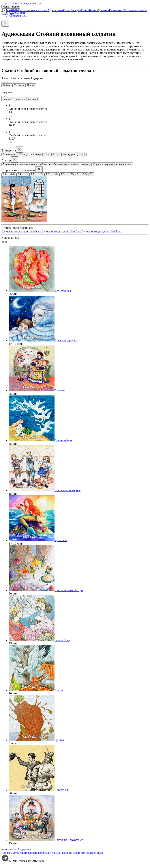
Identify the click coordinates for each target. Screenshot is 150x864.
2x (78, 174)
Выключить (9, 154)
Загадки (76, 10)
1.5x (63, 174)
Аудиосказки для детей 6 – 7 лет (62, 231)
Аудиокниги (55, 10)
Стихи (85, 10)
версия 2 (20, 99)
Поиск (15, 6)
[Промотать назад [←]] (5, 82)
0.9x (20, 174)
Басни (93, 10)
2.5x (85, 174)
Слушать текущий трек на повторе (112, 164)
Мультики (103, 10)
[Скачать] (10, 116)
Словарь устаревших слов (17, 852)
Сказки (22, 10)
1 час (47, 154)
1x (26, 174)
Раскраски (33, 10)
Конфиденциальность (70, 852)
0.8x (12, 174)
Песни (43, 10)
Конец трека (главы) (74, 154)
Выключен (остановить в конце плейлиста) (26, 164)
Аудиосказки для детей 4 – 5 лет (21, 231)
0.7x (5, 174)
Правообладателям (45, 852)
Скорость (19, 85)
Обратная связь (93, 852)
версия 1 (8, 99)
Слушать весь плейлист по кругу (71, 164)
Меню (6, 6)
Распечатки (116, 10)
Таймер (7, 85)
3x (91, 174)
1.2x (40, 174)
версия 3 (33, 99)
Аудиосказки (9, 10)
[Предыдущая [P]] (2, 82)
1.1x (33, 174)
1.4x (55, 174)
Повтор (31, 85)
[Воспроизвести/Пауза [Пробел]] (8, 82)
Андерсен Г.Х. (18, 15)
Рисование (130, 10)
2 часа (56, 154)
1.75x (71, 174)
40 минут (36, 154)
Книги (67, 10)
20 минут (23, 154)
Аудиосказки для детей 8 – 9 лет (102, 231)
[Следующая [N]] (14, 82)
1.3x (48, 174)
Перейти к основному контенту (21, 3)
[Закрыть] (5, 24)
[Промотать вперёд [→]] (11, 82)
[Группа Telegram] (5, 860)
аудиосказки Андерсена (16, 849)
